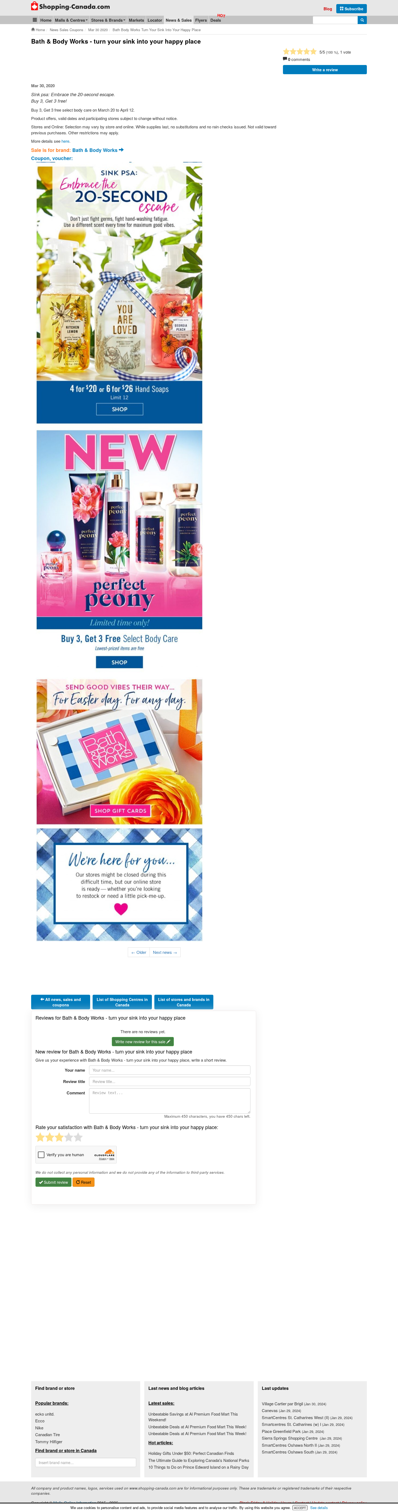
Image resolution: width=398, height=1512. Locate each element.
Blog (328, 8)
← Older (138, 952)
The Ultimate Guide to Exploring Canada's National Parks (198, 1460)
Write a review (325, 69)
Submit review (55, 1182)
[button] (34, 20)
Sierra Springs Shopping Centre (302, 1438)
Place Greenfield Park (293, 1431)
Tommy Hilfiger (48, 1441)
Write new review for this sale (141, 1041)
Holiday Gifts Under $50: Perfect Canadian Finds (191, 1453)
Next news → (165, 952)
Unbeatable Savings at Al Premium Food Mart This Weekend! (193, 1416)
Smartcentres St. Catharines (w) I (303, 1424)
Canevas (281, 1410)
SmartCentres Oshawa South (299, 1452)
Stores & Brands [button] (107, 20)
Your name (75, 1070)
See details (319, 1507)
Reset (85, 1182)
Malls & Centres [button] (70, 20)
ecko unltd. (44, 1414)
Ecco (39, 1420)
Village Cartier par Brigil (294, 1403)
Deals (215, 20)
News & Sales (179, 20)
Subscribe (353, 8)
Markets (136, 20)
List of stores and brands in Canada (184, 1002)
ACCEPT (300, 1508)
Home (45, 20)
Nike (39, 1427)
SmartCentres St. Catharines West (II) (307, 1417)
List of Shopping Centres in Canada (122, 1002)
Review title (74, 1081)
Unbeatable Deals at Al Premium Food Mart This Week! (197, 1426)
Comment (76, 1093)
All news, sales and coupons (62, 1002)
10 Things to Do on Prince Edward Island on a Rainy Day (198, 1467)
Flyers (201, 20)
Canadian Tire (47, 1434)
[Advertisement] (129, 64)
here (65, 141)
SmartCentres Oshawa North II (301, 1445)
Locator (155, 20)
